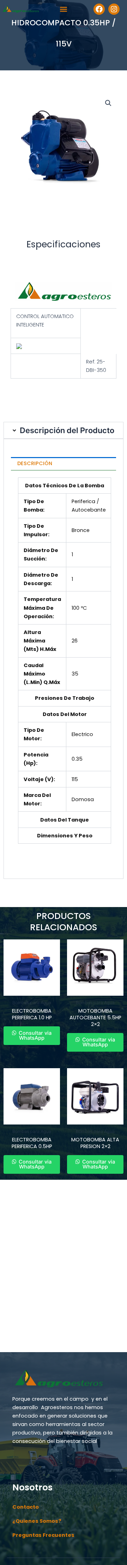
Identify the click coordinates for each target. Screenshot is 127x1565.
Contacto (25, 1506)
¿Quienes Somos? (36, 1521)
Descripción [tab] (34, 463)
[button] (63, 9)
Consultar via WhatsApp (34, 1035)
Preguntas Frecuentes (43, 1535)
